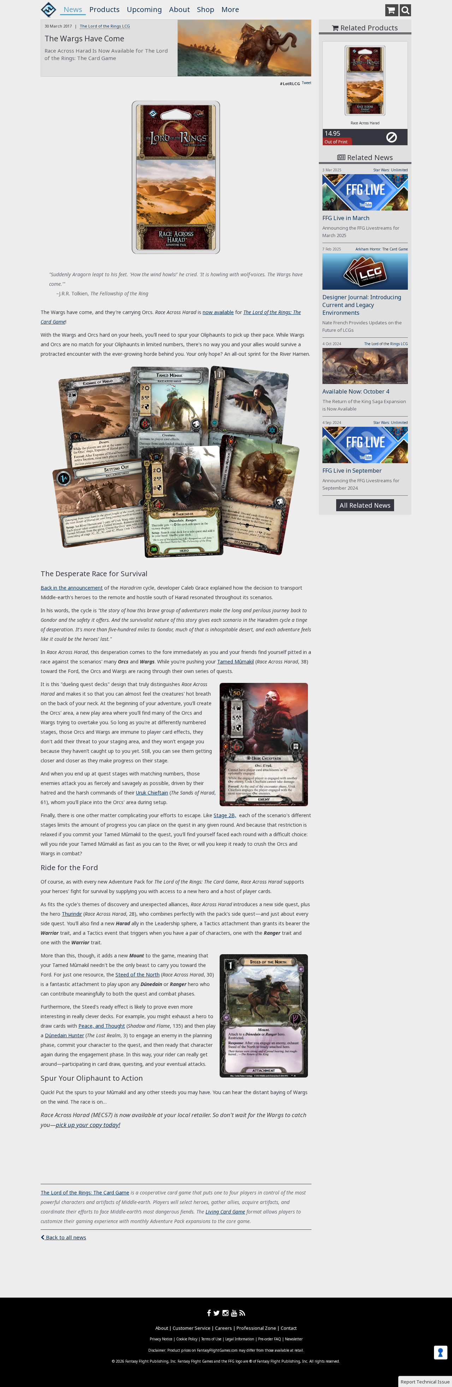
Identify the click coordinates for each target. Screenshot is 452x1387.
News (73, 9)
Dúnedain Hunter (64, 1035)
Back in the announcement (72, 587)
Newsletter (294, 1338)
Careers (223, 1328)
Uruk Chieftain (152, 792)
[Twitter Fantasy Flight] (217, 1313)
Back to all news (65, 1237)
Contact (289, 1328)
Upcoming (144, 9)
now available (218, 312)
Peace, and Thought (101, 1025)
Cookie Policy (186, 1338)
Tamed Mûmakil (235, 661)
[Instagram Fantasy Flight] (226, 1313)
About (179, 9)
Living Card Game (225, 1211)
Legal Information (239, 1338)
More (230, 9)
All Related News (365, 505)
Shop (205, 9)
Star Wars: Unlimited (391, 169)
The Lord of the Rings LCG (105, 26)
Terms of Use (211, 1338)
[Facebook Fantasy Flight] (210, 1313)
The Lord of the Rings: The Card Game (85, 1192)
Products (104, 9)
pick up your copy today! (88, 1125)
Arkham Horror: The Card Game (382, 249)
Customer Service (191, 1328)
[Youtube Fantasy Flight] (235, 1313)
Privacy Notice (161, 1338)
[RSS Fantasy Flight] (242, 1313)
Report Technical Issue (425, 1382)
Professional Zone (256, 1328)
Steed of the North (137, 974)
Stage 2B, (225, 815)
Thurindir (72, 913)
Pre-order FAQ (269, 1338)
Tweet (306, 82)
